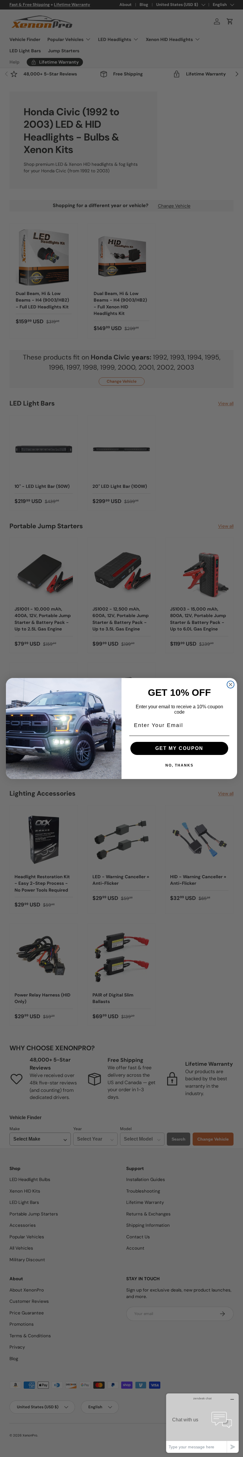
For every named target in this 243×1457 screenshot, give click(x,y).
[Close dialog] (230, 684)
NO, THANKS (179, 765)
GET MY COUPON (179, 748)
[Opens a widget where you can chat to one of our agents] (202, 1423)
